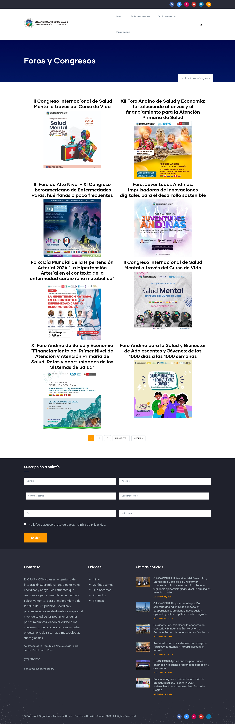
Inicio (119, 16)
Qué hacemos (167, 16)
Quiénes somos (140, 16)
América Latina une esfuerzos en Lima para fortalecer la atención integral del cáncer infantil (180, 647)
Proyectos (123, 31)
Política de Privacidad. (91, 524)
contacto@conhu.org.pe (39, 668)
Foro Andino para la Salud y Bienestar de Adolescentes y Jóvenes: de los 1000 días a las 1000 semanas (163, 350)
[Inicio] (46, 23)
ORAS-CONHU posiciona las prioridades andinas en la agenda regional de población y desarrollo (181, 665)
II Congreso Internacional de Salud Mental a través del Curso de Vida (163, 264)
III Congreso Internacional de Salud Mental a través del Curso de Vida (72, 103)
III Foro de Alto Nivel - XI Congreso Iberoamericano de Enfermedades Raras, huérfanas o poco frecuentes (72, 189)
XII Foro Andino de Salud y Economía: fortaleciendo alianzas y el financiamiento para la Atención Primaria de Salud (163, 109)
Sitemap (98, 601)
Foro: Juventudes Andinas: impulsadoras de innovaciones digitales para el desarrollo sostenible (163, 189)
